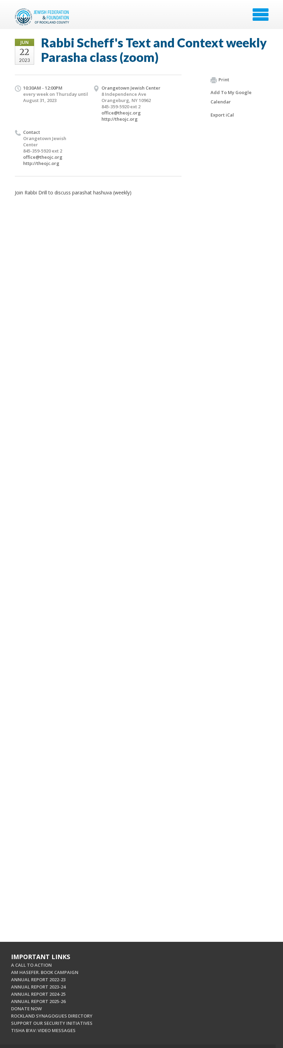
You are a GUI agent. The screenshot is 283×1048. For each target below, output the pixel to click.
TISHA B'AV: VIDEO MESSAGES (43, 1030)
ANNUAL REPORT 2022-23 (38, 979)
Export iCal (222, 115)
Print (223, 79)
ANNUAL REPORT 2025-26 (38, 1001)
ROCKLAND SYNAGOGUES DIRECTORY (51, 1016)
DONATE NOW (26, 1008)
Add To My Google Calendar (231, 97)
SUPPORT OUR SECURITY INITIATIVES (51, 1023)
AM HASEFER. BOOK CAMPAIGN (44, 972)
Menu (261, 14)
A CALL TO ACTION (31, 965)
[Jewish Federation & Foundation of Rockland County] (43, 17)
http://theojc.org (119, 119)
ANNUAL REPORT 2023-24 (38, 987)
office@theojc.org (121, 113)
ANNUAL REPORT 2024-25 (38, 994)
